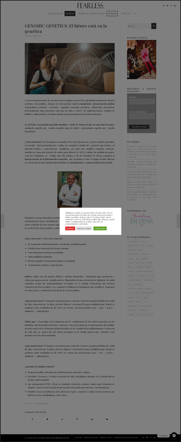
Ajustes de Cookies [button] (84, 228)
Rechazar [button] (70, 228)
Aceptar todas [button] (100, 228)
